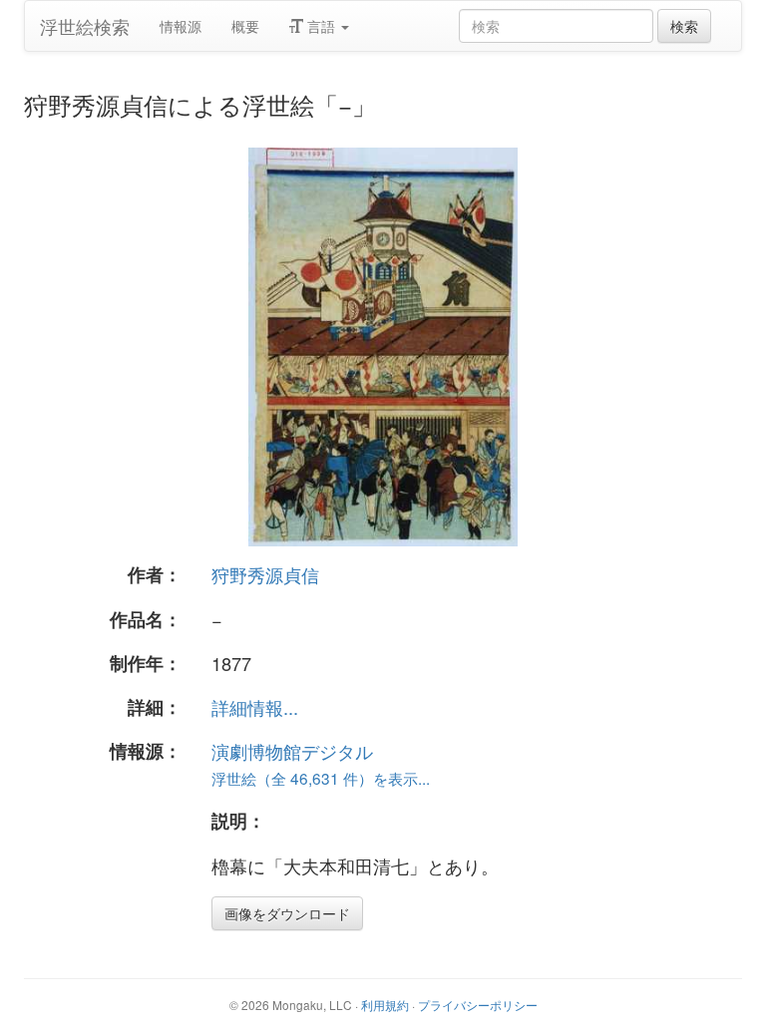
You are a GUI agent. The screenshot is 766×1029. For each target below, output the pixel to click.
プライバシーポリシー (478, 1004)
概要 (245, 26)
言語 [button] (321, 26)
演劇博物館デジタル (292, 751)
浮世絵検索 (85, 26)
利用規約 (385, 1004)
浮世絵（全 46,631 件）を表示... (320, 778)
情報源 (180, 26)
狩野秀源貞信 (265, 574)
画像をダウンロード (287, 913)
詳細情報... (254, 707)
